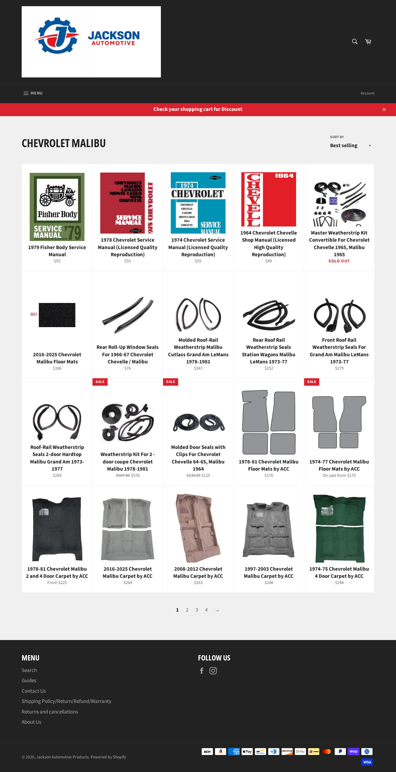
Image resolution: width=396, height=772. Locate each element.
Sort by (337, 137)
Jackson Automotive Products (62, 757)
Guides (29, 680)
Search (29, 670)
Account (367, 93)
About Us (31, 722)
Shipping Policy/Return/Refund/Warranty (66, 701)
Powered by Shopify (108, 757)
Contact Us (34, 691)
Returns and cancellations (50, 712)
